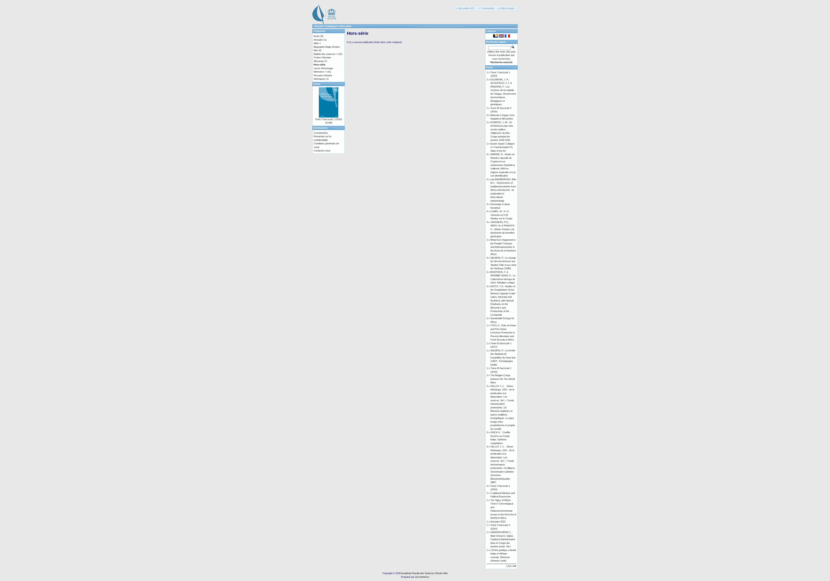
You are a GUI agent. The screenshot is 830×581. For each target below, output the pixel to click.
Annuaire (318, 39)
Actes (317, 36)
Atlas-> (317, 43)
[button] (465, 8)
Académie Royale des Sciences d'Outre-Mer (424, 573)
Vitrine (316, 84)
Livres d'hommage (323, 68)
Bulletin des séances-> (325, 54)
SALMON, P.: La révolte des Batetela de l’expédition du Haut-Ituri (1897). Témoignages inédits (503, 357)
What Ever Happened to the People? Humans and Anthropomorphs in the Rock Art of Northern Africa (503, 247)
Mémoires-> (320, 71)
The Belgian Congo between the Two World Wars (502, 379)
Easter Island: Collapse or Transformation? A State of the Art (502, 147)
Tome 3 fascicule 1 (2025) (328, 119)
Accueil (318, 26)
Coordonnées (321, 133)
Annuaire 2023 (498, 521)
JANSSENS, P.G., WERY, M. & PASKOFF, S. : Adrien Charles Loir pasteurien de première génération (502, 229)
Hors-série (345, 26)
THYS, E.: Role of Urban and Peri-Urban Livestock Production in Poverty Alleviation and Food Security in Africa (503, 332)
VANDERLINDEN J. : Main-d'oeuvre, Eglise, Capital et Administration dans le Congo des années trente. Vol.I (502, 539)
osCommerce (422, 577)
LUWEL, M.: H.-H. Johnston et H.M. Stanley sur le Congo (501, 215)
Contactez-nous (322, 150)
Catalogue (331, 26)
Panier (489, 67)
